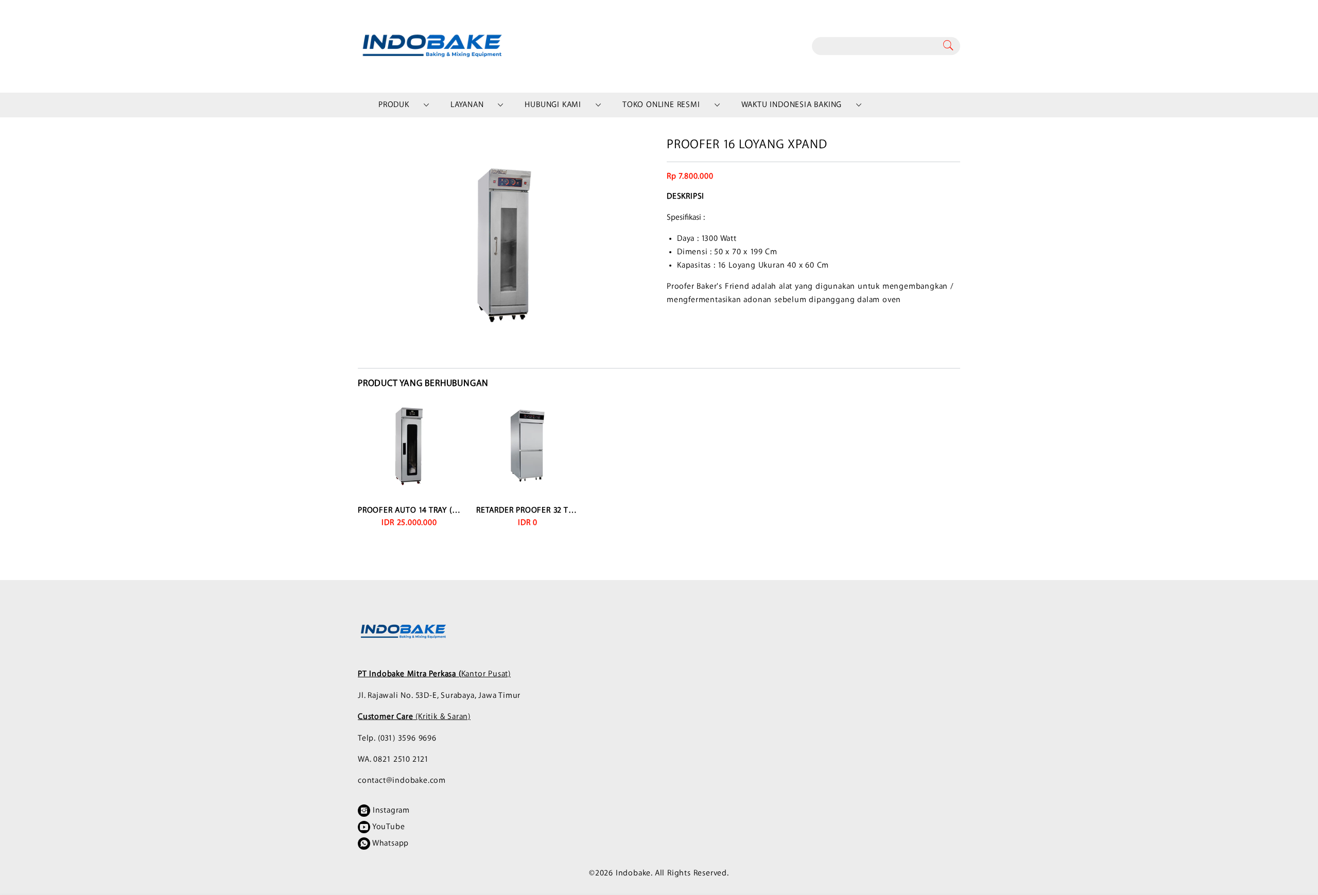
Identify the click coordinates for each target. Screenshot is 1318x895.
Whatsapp (389, 843)
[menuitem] (394, 105)
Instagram (390, 810)
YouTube (387, 826)
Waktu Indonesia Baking (791, 104)
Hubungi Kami (553, 104)
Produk (393, 104)
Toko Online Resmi (661, 104)
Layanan (467, 104)
